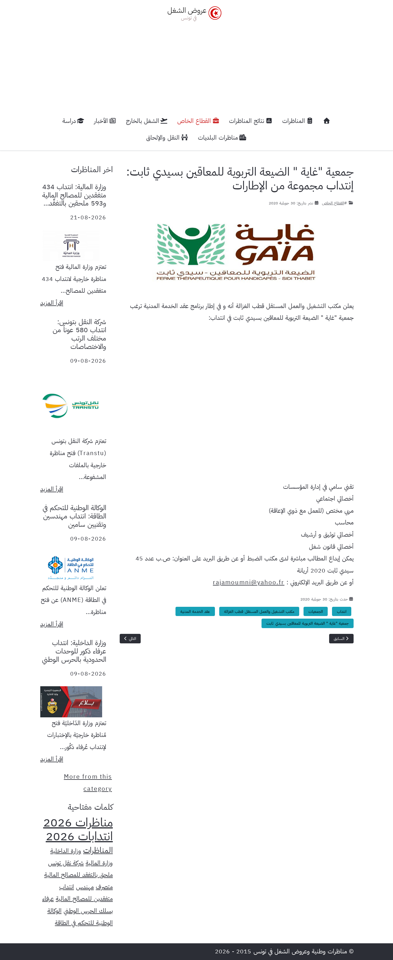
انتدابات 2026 (79, 836)
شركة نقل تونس (66, 863)
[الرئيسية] (326, 121)
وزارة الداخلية (65, 851)
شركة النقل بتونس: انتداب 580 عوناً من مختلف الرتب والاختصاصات (79, 334)
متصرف (104, 886)
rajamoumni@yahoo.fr (249, 582)
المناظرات (98, 850)
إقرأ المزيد (51, 302)
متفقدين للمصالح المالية (84, 898)
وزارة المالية (99, 863)
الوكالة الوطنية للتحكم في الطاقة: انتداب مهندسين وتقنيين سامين (74, 516)
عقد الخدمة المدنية (195, 612)
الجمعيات (315, 612)
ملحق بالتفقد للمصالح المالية (78, 874)
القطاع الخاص (333, 203)
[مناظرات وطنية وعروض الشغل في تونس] (193, 13)
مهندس (85, 886)
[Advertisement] (196, 65)
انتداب (341, 612)
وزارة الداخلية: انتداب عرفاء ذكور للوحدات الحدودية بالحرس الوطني (74, 651)
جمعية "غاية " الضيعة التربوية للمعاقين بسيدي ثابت (307, 623)
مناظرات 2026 (78, 822)
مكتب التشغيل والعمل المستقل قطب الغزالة (259, 612)
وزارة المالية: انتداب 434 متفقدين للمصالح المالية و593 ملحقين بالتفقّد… (74, 195)
